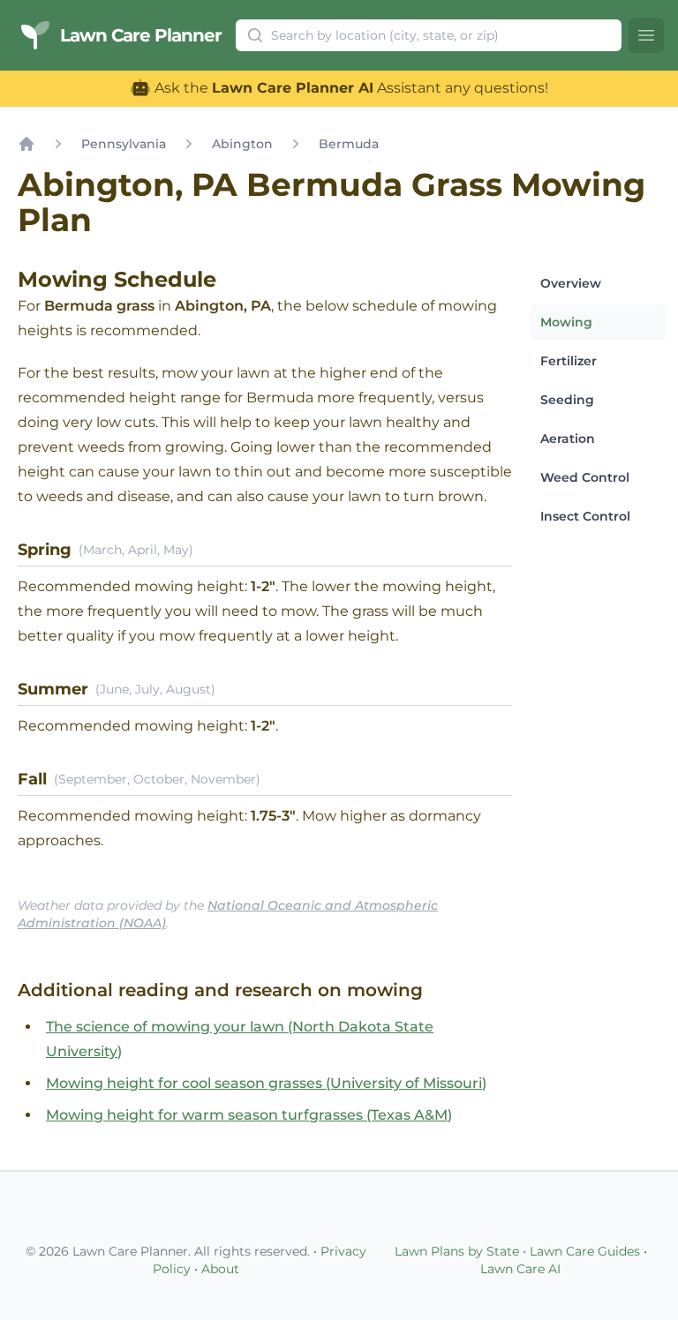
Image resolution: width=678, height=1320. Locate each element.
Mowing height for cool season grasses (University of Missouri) (266, 1083)
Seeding (567, 400)
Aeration (567, 438)
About (220, 1269)
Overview (570, 283)
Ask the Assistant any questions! (349, 87)
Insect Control (585, 516)
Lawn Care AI (520, 1269)
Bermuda (349, 144)
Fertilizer (568, 361)
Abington (242, 144)
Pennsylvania (123, 144)
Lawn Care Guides (585, 1251)
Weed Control (584, 477)
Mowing (566, 322)
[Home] (26, 144)
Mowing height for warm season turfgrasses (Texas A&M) (249, 1114)
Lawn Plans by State (457, 1251)
